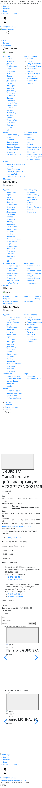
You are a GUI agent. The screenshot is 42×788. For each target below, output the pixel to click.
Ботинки (10, 167)
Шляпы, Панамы (33, 159)
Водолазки (11, 71)
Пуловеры (11, 209)
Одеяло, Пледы (33, 278)
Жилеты (30, 59)
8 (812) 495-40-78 (15, 577)
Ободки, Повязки (34, 273)
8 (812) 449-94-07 (15, 594)
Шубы (29, 205)
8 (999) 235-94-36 (15, 597)
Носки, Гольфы (13, 142)
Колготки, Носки (13, 266)
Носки (30, 268)
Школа (6, 285)
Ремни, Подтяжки (34, 154)
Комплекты (11, 96)
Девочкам (7, 45)
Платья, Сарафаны (10, 301)
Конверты (31, 281)
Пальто (30, 83)
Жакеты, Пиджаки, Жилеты (10, 75)
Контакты (7, 9)
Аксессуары (29, 263)
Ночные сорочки (13, 145)
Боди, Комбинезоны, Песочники (12, 246)
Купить (32, 623)
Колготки (10, 140)
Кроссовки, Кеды (34, 379)
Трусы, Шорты (12, 396)
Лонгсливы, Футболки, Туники (11, 115)
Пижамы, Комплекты (15, 393)
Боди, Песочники (13, 273)
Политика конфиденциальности (13, 780)
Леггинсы (10, 61)
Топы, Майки (12, 120)
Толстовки (11, 366)
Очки (29, 142)
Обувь (5, 162)
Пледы (30, 276)
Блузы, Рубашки (13, 103)
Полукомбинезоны (34, 322)
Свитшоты (11, 256)
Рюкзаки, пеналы (34, 147)
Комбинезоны (12, 205)
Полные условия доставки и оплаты (16, 526)
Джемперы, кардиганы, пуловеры (11, 214)
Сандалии (31, 376)
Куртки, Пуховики (34, 81)
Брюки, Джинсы (13, 322)
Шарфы (9, 386)
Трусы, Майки (12, 149)
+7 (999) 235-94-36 (8, 27)
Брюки (9, 59)
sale (4, 40)
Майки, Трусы (12, 283)
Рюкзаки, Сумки (13, 376)
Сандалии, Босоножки (16, 176)
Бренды (6, 43)
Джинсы (10, 64)
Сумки (30, 145)
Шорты (9, 127)
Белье (5, 132)
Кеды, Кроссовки (13, 169)
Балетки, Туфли (13, 174)
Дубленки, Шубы (33, 73)
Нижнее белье (9, 263)
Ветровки (31, 192)
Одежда (6, 56)
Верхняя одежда (30, 56)
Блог (5, 11)
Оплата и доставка (11, 13)
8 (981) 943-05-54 (15, 579)
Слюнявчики (32, 283)
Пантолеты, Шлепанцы (16, 164)
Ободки (30, 137)
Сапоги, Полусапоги (15, 172)
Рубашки (10, 352)
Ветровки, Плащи (34, 66)
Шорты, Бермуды (13, 317)
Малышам (7, 179)
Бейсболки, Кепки (34, 157)
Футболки (10, 110)
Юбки (9, 130)
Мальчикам (7, 304)
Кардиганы (11, 207)
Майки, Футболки (14, 398)
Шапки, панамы (33, 266)
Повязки (30, 140)
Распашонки (11, 276)
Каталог (6, 6)
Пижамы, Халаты (13, 147)
